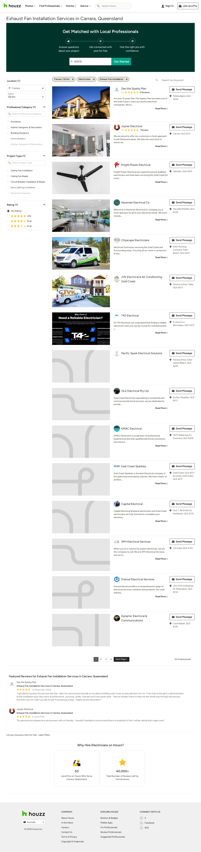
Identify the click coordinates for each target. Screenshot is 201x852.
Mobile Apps (106, 822)
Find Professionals (49, 5)
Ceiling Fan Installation (22, 170)
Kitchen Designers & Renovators (27, 144)
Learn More (44, 735)
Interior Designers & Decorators (26, 127)
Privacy (73, 837)
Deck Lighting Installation (23, 187)
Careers (65, 827)
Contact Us (66, 832)
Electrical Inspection (21, 193)
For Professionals (108, 827)
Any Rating (16, 211)
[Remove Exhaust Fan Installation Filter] (126, 79)
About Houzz (67, 818)
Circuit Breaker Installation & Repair (28, 182)
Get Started (121, 61)
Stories (70, 5)
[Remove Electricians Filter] (93, 79)
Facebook (149, 823)
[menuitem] (30, 5)
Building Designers (20, 133)
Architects (16, 121)
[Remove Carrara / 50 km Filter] (72, 79)
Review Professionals (110, 832)
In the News (67, 822)
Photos (29, 5)
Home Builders (18, 138)
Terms (64, 837)
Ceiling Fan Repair (19, 176)
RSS (147, 827)
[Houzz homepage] (12, 5)
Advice (84, 5)
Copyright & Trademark (72, 841)
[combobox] (113, 6)
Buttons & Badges (109, 818)
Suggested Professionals (112, 837)
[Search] (98, 6)
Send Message (184, 89)
